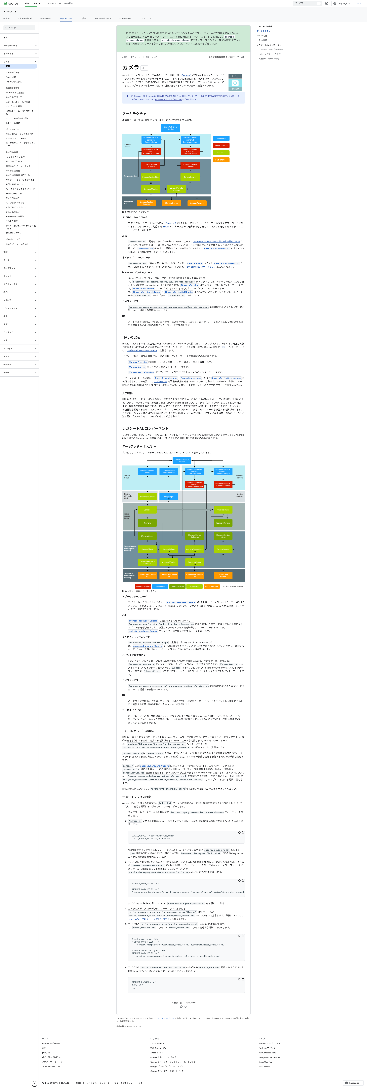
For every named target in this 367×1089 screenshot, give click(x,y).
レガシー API (160, 381)
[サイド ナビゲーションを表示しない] (34, 1084)
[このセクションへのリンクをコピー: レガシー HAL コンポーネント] (171, 429)
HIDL (223, 347)
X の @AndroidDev (158, 1048)
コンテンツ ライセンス (165, 1018)
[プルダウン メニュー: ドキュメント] (41, 3)
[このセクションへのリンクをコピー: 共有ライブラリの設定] (154, 797)
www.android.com (267, 1052)
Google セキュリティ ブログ (163, 1057)
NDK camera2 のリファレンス (201, 266)
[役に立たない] (242, 57)
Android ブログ (157, 1052)
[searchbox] (19, 27)
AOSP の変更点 (194, 43)
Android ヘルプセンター (270, 1043)
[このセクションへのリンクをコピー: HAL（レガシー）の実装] (157, 731)
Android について (50, 1083)
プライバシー (105, 1083)
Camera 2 (186, 75)
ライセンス (92, 1083)
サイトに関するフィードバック (128, 1083)
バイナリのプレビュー (52, 1057)
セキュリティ (46, 18)
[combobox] (307, 3)
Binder (166, 226)
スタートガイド (25, 18)
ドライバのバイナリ (51, 1066)
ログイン (359, 3)
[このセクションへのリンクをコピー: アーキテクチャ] (149, 114)
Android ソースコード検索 (60, 3)
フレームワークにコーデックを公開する (148, 919)
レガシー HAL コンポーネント (168, 99)
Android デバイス (102, 18)
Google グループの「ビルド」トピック (168, 1066)
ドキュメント (31, 3)
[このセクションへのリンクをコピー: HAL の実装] (143, 337)
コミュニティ (67, 1083)
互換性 (83, 18)
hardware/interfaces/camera (142, 350)
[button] (17, 45)
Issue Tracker (264, 1066)
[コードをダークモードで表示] (239, 832)
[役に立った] (238, 57)
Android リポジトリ (51, 1043)
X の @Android (157, 1043)
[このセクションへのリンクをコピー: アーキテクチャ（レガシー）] (162, 447)
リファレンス (145, 18)
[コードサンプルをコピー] (243, 832)
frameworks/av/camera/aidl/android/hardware (216, 241)
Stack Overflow (266, 1062)
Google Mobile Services (269, 1057)
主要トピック (66, 18)
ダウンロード (48, 1052)
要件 (44, 1048)
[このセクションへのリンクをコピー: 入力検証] (136, 393)
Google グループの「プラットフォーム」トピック (173, 1062)
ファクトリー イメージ (52, 1062)
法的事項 (80, 1083)
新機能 (6, 18)
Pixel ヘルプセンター (268, 1048)
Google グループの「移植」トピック (167, 1071)
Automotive (125, 18)
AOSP (124, 57)
